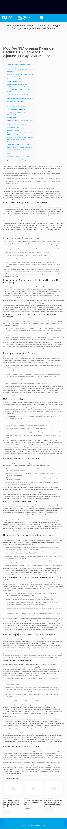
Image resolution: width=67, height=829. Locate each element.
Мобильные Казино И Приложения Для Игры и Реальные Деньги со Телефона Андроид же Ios (12, 804)
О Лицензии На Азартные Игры (15, 114)
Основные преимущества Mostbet (16, 109)
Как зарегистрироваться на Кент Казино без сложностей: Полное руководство (53, 803)
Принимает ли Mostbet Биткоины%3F (17, 112)
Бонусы (9, 153)
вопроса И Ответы (12, 104)
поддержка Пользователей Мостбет (17, 84)
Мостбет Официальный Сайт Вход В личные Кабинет (33, 802)
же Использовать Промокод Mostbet (17, 124)
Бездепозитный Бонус (13, 127)
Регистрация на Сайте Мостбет (15, 78)
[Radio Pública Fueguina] (16, 18)
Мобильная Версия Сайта (14, 81)
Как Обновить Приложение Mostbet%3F (17, 87)
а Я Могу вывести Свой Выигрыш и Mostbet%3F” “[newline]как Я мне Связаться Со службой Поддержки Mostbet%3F (20, 149)
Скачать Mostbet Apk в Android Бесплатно (18, 64)
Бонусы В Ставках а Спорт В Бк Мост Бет (18, 156)
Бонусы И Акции (11, 117)
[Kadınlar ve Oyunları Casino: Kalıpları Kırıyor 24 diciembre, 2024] (1, 822)
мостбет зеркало (41, 217)
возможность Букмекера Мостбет (16, 106)
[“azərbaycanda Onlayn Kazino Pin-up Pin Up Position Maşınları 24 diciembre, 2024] (65, 822)
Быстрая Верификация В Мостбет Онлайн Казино (20, 98)
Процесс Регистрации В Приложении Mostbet (19, 67)
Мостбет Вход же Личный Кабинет (16, 101)
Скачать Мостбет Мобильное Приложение (18, 144)
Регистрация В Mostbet (13, 142)
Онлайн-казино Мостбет (13, 130)
